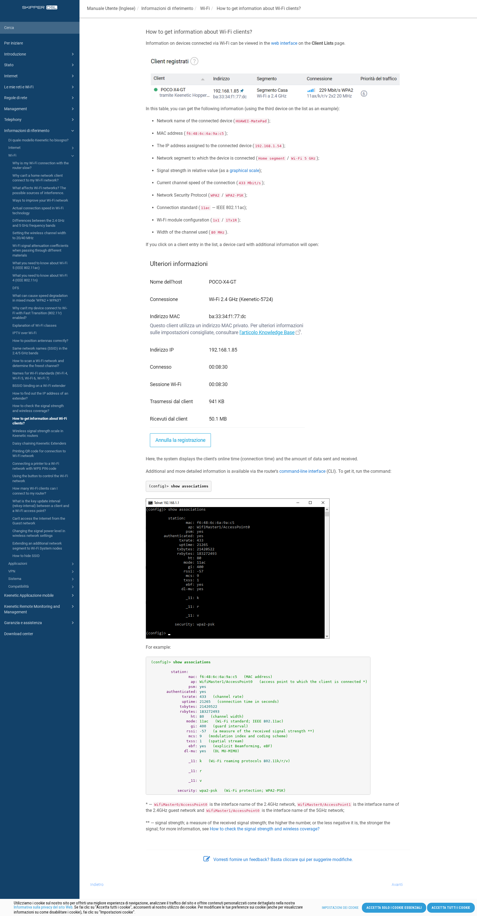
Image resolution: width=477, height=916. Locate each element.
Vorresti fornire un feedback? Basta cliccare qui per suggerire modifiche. (283, 859)
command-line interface (302, 471)
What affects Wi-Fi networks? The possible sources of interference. (39, 190)
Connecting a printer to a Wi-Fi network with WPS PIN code (35, 466)
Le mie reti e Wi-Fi (18, 87)
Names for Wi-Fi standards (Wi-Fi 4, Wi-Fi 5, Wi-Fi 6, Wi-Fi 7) (40, 375)
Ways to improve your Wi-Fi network (40, 200)
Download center (18, 634)
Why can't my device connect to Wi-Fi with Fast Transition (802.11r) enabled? (39, 313)
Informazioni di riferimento (26, 130)
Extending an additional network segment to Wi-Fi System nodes (37, 545)
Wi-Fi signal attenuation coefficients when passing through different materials (40, 250)
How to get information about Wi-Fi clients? (39, 421)
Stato (9, 65)
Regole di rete (15, 98)
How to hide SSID (26, 556)
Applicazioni (17, 563)
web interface (284, 43)
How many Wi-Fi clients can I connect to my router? (35, 490)
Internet (11, 76)
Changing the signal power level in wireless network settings (38, 533)
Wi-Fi (12, 155)
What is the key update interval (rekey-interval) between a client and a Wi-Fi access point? (40, 506)
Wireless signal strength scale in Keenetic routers (37, 433)
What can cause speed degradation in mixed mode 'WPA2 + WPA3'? (40, 298)
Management (15, 109)
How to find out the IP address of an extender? (40, 395)
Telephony (13, 119)
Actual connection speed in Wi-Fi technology (37, 210)
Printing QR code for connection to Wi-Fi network (39, 453)
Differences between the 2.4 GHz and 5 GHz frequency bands (38, 223)
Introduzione (15, 54)
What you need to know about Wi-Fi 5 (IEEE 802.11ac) (39, 265)
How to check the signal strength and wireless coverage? (38, 408)
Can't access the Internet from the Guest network (38, 521)
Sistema (14, 579)
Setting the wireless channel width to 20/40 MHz (39, 235)
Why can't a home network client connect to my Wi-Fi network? (37, 178)
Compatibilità (18, 586)
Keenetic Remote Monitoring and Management (32, 609)
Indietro (97, 884)
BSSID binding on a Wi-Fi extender (38, 386)
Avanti (397, 884)
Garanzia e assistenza (23, 623)
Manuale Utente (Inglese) (111, 8)
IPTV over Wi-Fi (24, 333)
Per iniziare (13, 43)
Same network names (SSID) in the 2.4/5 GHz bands (39, 350)
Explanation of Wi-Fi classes (34, 325)
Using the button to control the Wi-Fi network (40, 478)
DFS (15, 288)
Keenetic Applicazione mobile (29, 595)
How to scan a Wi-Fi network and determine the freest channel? (38, 363)
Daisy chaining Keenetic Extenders (39, 443)
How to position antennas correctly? (40, 341)
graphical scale (244, 170)
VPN (11, 571)
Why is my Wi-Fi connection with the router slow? (40, 165)
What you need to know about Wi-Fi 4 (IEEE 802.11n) (39, 278)
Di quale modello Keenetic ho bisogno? (38, 140)
